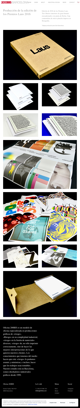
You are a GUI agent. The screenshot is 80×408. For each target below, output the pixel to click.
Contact (57, 393)
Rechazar (62, 402)
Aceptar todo (53, 402)
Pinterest (70, 391)
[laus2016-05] (40, 164)
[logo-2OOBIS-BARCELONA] (15, 2)
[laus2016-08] (59, 256)
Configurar (72, 402)
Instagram (70, 388)
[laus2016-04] (59, 124)
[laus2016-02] (59, 94)
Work (56, 388)
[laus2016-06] (40, 216)
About (56, 391)
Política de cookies (32, 404)
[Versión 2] (40, 55)
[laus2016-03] (20, 125)
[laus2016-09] (40, 294)
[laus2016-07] (20, 256)
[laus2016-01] (20, 96)
